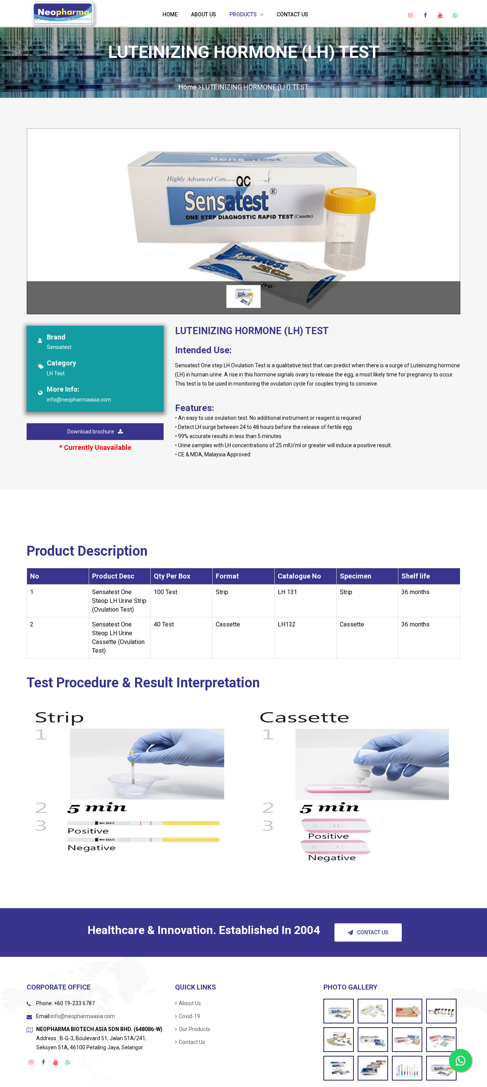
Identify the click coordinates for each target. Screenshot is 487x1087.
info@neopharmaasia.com (79, 400)
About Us (203, 14)
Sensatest (59, 347)
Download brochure (90, 432)
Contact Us (292, 14)
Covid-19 (189, 1016)
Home (170, 14)
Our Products (194, 1029)
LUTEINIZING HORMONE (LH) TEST (255, 87)
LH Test (56, 373)
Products (243, 14)
